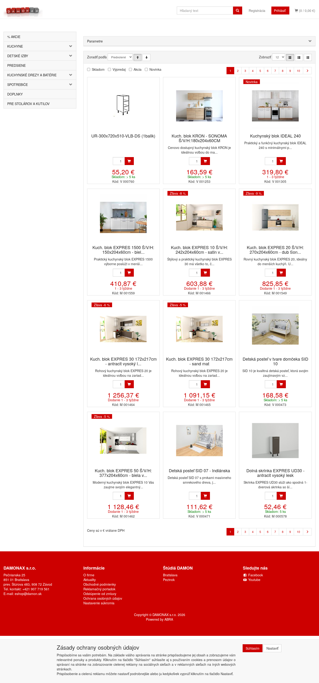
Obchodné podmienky (99, 584)
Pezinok (169, 579)
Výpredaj (119, 69)
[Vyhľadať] (237, 10)
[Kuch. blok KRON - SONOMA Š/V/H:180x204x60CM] (199, 105)
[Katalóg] (290, 57)
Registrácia (257, 10)
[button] (70, 46)
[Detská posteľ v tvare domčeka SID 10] (275, 328)
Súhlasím (252, 648)
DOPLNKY (15, 94)
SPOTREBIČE (17, 84)
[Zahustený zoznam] (308, 57)
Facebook (255, 575)
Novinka (155, 69)
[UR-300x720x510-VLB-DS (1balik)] (123, 105)
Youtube (254, 579)
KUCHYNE (15, 46)
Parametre (95, 41)
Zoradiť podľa (97, 57)
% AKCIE (13, 36)
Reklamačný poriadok (99, 589)
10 (298, 71)
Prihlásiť (280, 10)
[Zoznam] (299, 57)
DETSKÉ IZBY (17, 55)
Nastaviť (272, 648)
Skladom (98, 69)
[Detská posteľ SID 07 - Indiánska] (199, 440)
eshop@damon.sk (28, 593)
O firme (88, 575)
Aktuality (89, 579)
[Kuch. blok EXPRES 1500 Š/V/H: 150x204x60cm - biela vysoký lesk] (123, 217)
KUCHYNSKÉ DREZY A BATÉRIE (32, 75)
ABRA (168, 619)
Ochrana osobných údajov (102, 598)
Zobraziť (265, 57)
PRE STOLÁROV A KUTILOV (28, 103)
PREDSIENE (16, 65)
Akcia (138, 69)
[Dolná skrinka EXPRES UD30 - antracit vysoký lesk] (275, 440)
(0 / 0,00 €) (306, 10)
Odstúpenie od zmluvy (99, 593)
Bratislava (170, 575)
